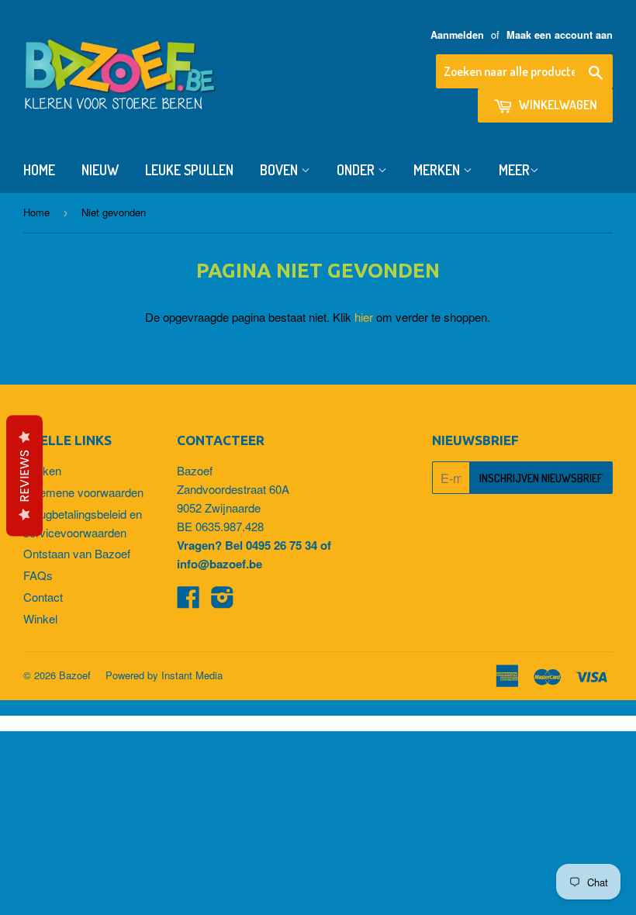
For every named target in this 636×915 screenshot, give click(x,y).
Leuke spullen (189, 169)
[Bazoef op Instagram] (222, 601)
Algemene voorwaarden (83, 492)
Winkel (40, 618)
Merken (438, 169)
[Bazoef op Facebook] (188, 601)
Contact (43, 597)
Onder (357, 169)
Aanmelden (457, 35)
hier (363, 317)
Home (39, 169)
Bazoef (75, 675)
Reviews (24, 476)
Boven (280, 169)
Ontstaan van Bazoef (76, 553)
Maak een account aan (559, 35)
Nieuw (100, 169)
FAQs (38, 575)
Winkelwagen (557, 104)
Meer (514, 169)
